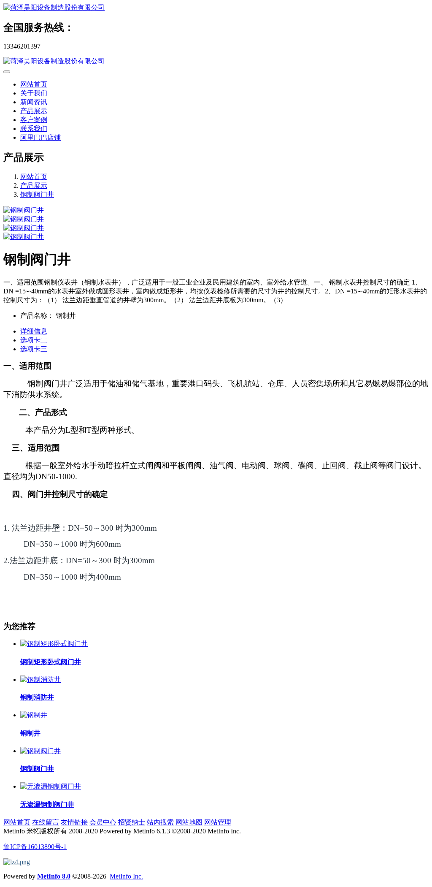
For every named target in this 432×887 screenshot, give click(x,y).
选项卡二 (33, 340)
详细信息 (33, 331)
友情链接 (74, 822)
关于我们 (33, 93)
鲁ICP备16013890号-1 (35, 846)
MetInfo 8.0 (53, 876)
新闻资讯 (33, 102)
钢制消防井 (37, 697)
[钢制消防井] (40, 679)
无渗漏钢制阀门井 (47, 804)
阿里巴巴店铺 (40, 137)
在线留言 (45, 822)
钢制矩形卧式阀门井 (50, 661)
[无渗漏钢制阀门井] (50, 786)
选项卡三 (33, 349)
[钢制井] (33, 715)
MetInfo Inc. (126, 876)
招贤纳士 (131, 822)
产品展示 (33, 110)
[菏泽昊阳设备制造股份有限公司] (216, 7)
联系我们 (33, 128)
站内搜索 (160, 822)
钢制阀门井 (37, 194)
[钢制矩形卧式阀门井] (54, 643)
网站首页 (33, 84)
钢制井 (30, 733)
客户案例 (33, 119)
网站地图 (189, 822)
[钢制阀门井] (40, 750)
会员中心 (102, 822)
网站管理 (217, 822)
